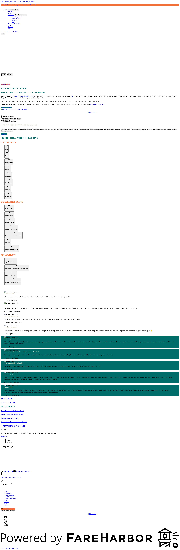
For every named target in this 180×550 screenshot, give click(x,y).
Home (10, 11)
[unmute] (10, 74)
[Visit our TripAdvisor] (6, 525)
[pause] (3, 74)
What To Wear (16, 18)
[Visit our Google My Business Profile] (5, 520)
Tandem (14, 20)
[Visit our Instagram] (5, 523)
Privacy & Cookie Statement (9, 548)
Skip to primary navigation (8, 1)
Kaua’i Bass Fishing (14, 23)
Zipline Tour (12, 13)
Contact (10, 28)
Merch (6, 505)
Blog (5, 500)
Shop (9, 25)
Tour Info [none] (11, 15)
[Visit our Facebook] (5, 518)
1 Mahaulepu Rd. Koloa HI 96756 (11, 477)
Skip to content (21, 1)
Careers (10, 27)
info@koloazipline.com (97, 104)
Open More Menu (13, 9)
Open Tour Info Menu (20, 15)
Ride (72, 96)
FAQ (13, 22)
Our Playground (17, 17)
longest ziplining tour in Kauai (24, 96)
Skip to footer (30, 1)
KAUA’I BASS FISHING (13, 426)
